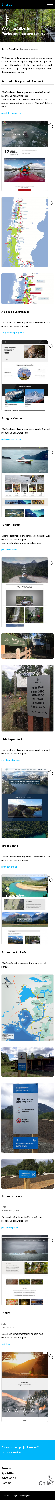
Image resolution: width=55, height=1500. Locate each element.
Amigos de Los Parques (15, 311)
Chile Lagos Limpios (13, 739)
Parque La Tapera (11, 1196)
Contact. (6, 1482)
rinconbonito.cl (9, 866)
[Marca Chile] (46, 1480)
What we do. (9, 1478)
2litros (6, 4)
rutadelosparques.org (12, 112)
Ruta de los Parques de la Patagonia (22, 81)
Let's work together (11, 1452)
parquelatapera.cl (10, 1227)
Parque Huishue (10, 524)
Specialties (13, 49)
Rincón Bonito (9, 845)
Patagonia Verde (11, 418)
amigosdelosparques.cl (12, 332)
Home (3, 49)
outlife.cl (5, 1343)
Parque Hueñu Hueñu (14, 952)
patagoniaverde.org (11, 439)
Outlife (5, 1313)
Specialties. (8, 1473)
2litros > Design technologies (16, 1495)
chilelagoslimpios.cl (11, 760)
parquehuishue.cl (9, 549)
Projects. (6, 1468)
